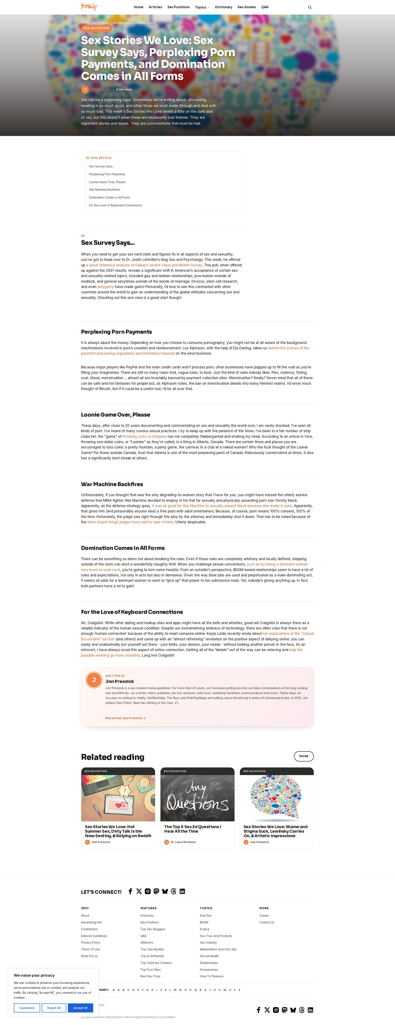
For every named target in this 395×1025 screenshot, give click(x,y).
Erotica (204, 929)
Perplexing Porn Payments (107, 174)
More (304, 756)
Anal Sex (206, 915)
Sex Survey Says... (101, 166)
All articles (101, 22)
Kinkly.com (88, 1010)
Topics (200, 7)
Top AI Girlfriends (152, 956)
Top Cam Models (152, 949)
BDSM (204, 922)
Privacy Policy (90, 942)
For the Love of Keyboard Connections (115, 205)
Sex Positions (178, 7)
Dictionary (223, 7)
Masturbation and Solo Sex (218, 949)
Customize (27, 1008)
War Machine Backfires (104, 189)
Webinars (147, 942)
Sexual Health (209, 956)
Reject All (54, 1008)
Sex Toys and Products (216, 936)
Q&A (265, 7)
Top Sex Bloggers (153, 929)
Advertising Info (91, 922)
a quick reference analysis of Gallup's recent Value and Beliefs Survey (144, 265)
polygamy (106, 287)
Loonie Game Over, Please (107, 182)
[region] (53, 993)
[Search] (310, 7)
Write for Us (89, 956)
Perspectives (209, 969)
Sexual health (146, 22)
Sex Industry (208, 942)
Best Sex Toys (150, 976)
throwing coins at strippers (144, 436)
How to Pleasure (211, 976)
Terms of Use (90, 949)
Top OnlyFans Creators (156, 963)
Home (138, 7)
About (85, 915)
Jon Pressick (100, 89)
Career (264, 915)
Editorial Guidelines (94, 936)
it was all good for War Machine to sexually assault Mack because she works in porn (222, 506)
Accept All (80, 1008)
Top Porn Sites (151, 969)
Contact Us (266, 922)
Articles (155, 7)
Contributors (89, 929)
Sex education (123, 22)
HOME (85, 22)
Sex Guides (247, 7)
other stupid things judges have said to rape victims (130, 522)
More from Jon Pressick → (126, 718)
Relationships (209, 963)
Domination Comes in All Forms (109, 197)
